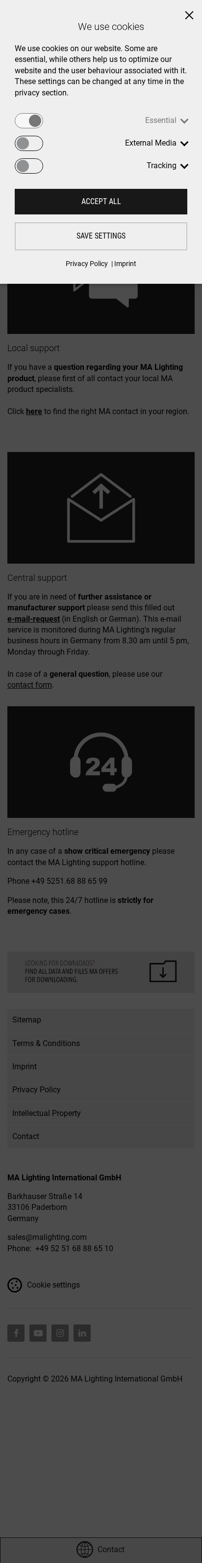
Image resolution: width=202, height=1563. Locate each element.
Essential (161, 120)
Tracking (162, 165)
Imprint (125, 264)
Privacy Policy (87, 264)
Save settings (101, 235)
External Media (151, 143)
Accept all (101, 201)
